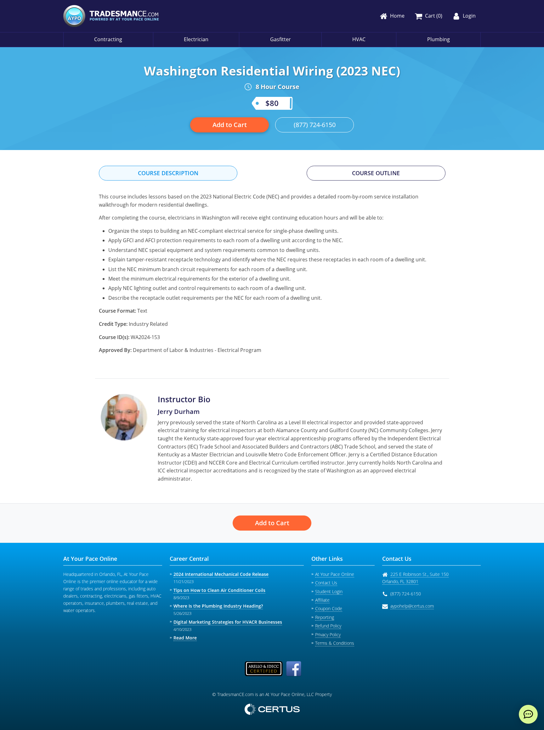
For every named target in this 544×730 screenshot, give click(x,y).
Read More (185, 638)
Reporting (324, 617)
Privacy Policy (328, 635)
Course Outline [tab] (376, 173)
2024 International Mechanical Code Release (221, 574)
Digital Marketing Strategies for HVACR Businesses (227, 622)
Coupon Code (328, 608)
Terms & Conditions (334, 643)
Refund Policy (328, 626)
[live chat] (528, 714)
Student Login (329, 591)
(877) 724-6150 (315, 124)
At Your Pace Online (334, 574)
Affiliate (322, 600)
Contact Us (326, 583)
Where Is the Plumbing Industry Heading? (218, 606)
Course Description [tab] (168, 173)
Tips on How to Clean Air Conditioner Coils (219, 590)
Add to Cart (229, 124)
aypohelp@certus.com (412, 606)
